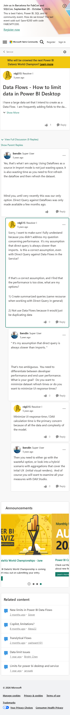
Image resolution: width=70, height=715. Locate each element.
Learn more (46, 64)
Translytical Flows (20, 638)
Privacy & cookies (33, 695)
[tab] (33, 584)
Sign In (62, 41)
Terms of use (53, 695)
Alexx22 (32, 628)
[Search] (42, 42)
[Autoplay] (29, 584)
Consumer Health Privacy (49, 707)
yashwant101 (35, 642)
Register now (12, 29)
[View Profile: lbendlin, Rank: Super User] (7, 155)
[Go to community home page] (24, 42)
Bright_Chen (31, 656)
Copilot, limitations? (22, 624)
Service (9, 51)
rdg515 (18, 73)
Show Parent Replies (12, 145)
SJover (31, 614)
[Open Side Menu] (5, 42)
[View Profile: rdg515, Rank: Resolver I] (7, 75)
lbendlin (17, 153)
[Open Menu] (64, 51)
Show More (13, 112)
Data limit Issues (20, 652)
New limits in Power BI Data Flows (31, 610)
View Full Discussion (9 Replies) (21, 139)
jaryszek (28, 670)
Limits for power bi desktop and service (34, 666)
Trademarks (9, 702)
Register (51, 41)
